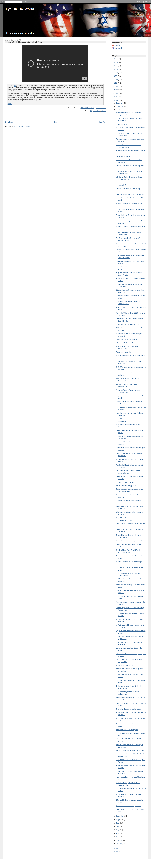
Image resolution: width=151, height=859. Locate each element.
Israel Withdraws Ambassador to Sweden (130, 194)
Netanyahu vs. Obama (123, 156)
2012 (116, 852)
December (119, 103)
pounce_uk (118, 48)
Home (56, 122)
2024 (116, 66)
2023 (116, 69)
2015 (116, 97)
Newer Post (9, 122)
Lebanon (103, 111)
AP (15, 86)
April (117, 833)
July (117, 823)
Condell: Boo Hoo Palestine (125, 482)
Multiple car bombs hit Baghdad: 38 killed (130, 750)
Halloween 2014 (121, 124)
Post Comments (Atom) (22, 126)
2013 (116, 848)
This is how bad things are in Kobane (128, 709)
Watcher (117, 45)
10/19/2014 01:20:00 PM (87, 108)
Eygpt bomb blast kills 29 (124, 352)
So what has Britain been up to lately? (129, 541)
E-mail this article (101, 108)
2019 (116, 83)
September (120, 816)
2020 (116, 80)
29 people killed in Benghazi (125, 343)
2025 (116, 62)
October (119, 110)
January (119, 844)
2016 (116, 93)
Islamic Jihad (96, 111)
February (119, 840)
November (119, 106)
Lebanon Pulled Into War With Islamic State (24, 42)
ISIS (91, 111)
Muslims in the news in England (127, 730)
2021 (116, 76)
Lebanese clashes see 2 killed (126, 339)
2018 (116, 86)
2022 (116, 73)
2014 (116, 100)
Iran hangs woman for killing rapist (127, 324)
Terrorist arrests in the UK (125, 665)
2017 (116, 90)
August (118, 820)
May (117, 830)
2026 (116, 59)
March (118, 837)
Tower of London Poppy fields (126, 486)
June (117, 826)
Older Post (102, 122)
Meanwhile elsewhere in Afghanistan (128, 806)
